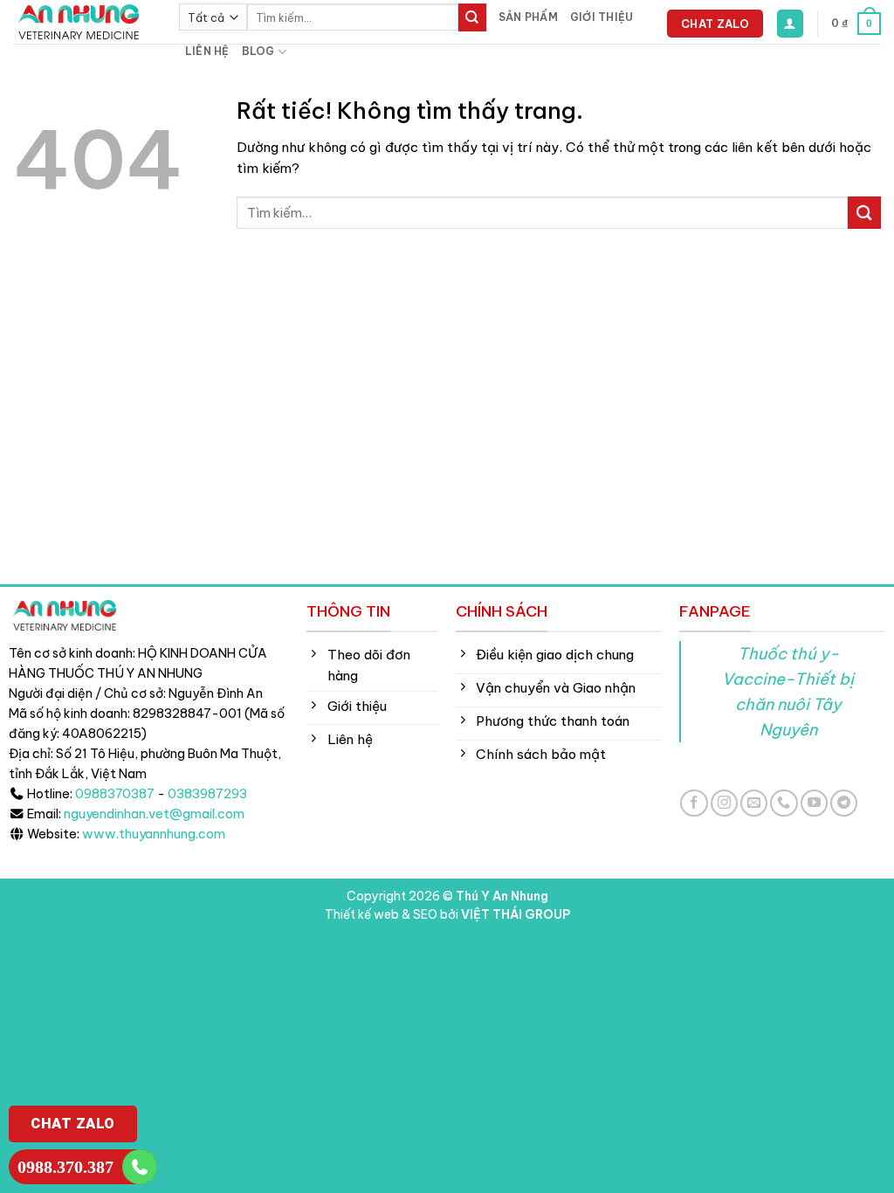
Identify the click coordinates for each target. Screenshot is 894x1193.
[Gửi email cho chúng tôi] (753, 803)
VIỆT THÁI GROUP (515, 914)
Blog (258, 51)
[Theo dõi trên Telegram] (843, 803)
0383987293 (207, 794)
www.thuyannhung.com (153, 834)
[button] (790, 23)
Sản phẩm (528, 17)
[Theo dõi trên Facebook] (693, 803)
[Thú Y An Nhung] (83, 22)
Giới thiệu (601, 17)
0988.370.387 (65, 1166)
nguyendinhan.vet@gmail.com (154, 814)
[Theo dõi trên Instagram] (724, 803)
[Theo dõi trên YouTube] (814, 803)
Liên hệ (207, 51)
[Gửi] (472, 17)
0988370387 (115, 794)
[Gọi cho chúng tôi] (783, 803)
